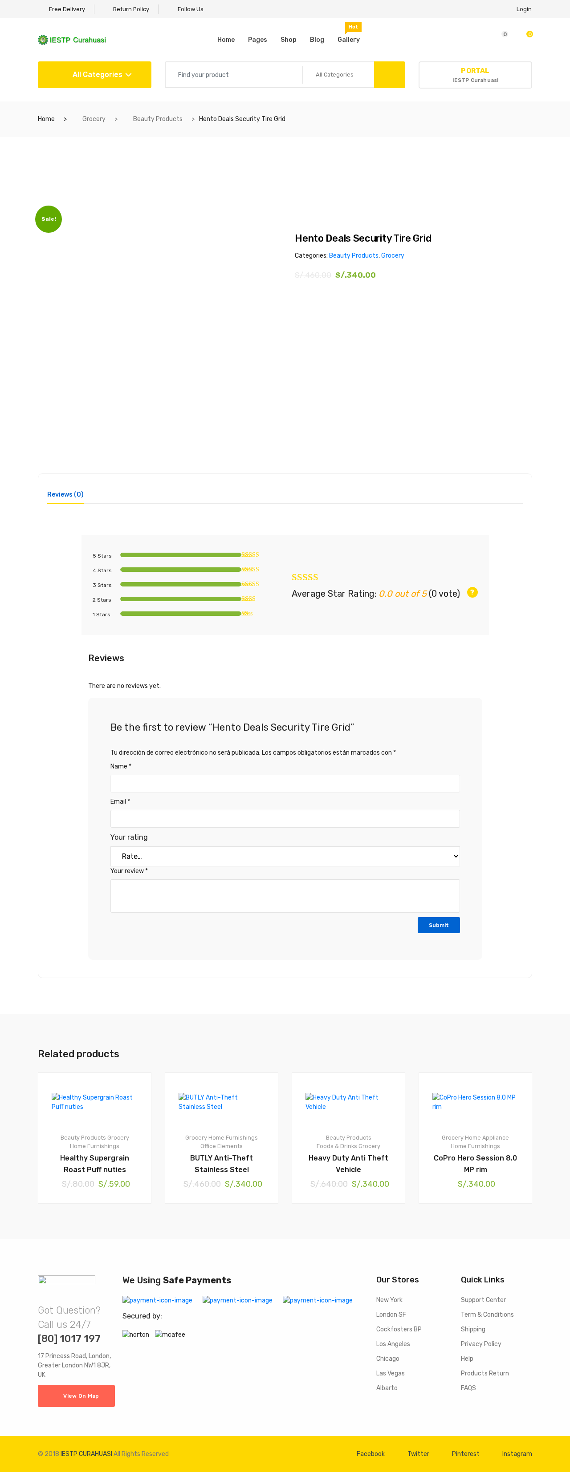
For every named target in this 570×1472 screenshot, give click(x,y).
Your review (129, 871)
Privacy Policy (481, 1344)
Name (120, 766)
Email (120, 801)
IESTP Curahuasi (475, 75)
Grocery (94, 119)
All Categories (96, 74)
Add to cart (98, 1233)
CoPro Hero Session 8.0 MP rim (475, 1164)
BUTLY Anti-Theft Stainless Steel (221, 1164)
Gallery (349, 34)
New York (389, 1300)
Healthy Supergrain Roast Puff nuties (94, 1164)
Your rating (129, 837)
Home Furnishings (94, 1146)
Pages (257, 40)
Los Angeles (393, 1344)
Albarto (387, 1388)
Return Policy (130, 9)
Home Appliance (487, 1137)
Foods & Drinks (337, 1146)
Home (226, 40)
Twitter (418, 1454)
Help (467, 1359)
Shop (289, 40)
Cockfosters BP (399, 1329)
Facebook (371, 1454)
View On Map (81, 1396)
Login (524, 9)
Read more (352, 1233)
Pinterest (466, 1454)
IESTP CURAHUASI (86, 1454)
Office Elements (221, 1146)
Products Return (485, 1373)
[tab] (65, 498)
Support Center (483, 1300)
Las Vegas (390, 1373)
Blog (317, 40)
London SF (391, 1314)
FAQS (468, 1388)
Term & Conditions (487, 1314)
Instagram (517, 1454)
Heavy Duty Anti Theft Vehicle (348, 1164)
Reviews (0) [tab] (65, 495)
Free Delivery (66, 9)
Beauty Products (158, 119)
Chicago (387, 1359)
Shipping (473, 1329)
